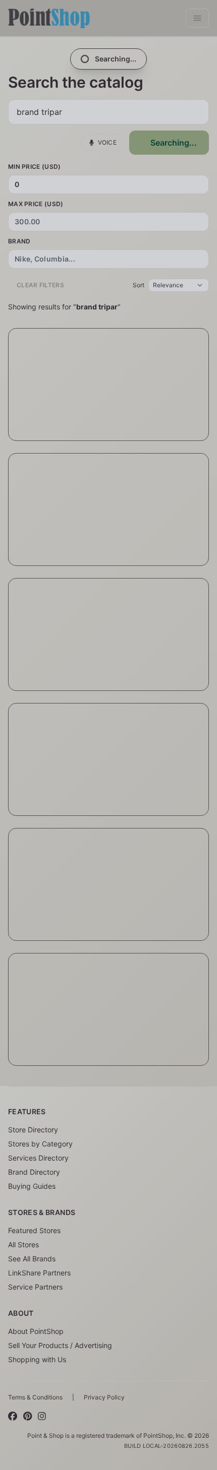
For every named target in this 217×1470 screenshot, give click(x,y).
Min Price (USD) (34, 166)
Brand (19, 241)
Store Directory (33, 1129)
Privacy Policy (104, 1397)
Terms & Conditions (35, 1397)
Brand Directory (34, 1172)
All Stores (23, 1244)
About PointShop (36, 1331)
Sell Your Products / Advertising (60, 1345)
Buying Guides (32, 1186)
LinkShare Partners (39, 1272)
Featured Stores (34, 1230)
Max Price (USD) (36, 204)
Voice (107, 142)
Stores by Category (40, 1143)
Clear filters (40, 285)
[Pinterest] (27, 1417)
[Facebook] (12, 1417)
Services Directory (38, 1158)
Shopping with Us (37, 1359)
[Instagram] (42, 1417)
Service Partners (35, 1287)
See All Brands (32, 1258)
